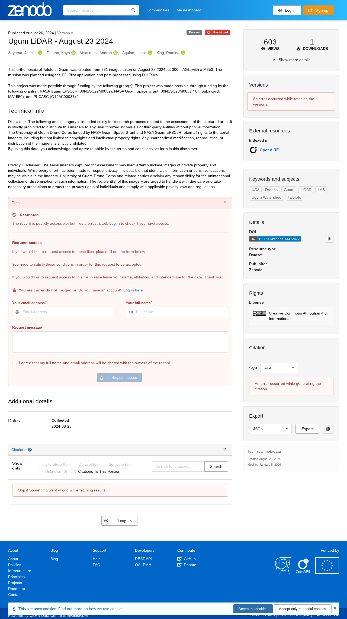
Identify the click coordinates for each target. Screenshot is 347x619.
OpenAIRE (269, 150)
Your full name (138, 303)
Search (216, 466)
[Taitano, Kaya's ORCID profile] (73, 52)
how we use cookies (106, 609)
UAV (255, 190)
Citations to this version (99, 471)
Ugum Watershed (266, 197)
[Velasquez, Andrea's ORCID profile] (115, 52)
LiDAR (306, 190)
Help (97, 559)
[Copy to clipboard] (329, 239)
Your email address (28, 303)
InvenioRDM (77, 615)
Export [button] (307, 429)
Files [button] (15, 203)
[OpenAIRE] (303, 572)
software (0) (119, 464)
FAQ (96, 565)
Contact (14, 594)
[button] (291, 316)
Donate (189, 565)
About (13, 559)
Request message (27, 327)
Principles (16, 576)
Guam (289, 190)
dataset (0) (88, 464)
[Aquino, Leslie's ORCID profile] (149, 52)
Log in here (133, 290)
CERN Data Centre (46, 615)
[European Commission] (327, 572)
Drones (271, 190)
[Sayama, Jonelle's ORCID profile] (39, 52)
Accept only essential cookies (302, 609)
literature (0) (56, 464)
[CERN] (283, 572)
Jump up (124, 521)
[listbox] (279, 368)
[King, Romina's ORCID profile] (182, 52)
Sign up (321, 10)
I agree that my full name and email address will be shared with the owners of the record (94, 363)
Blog (54, 559)
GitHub (189, 559)
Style (253, 368)
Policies (14, 565)
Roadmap (16, 588)
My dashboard (189, 10)
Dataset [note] (194, 32)
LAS (321, 190)
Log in (289, 10)
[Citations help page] (30, 449)
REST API (143, 559)
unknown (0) (56, 471)
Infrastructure (19, 571)
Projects (15, 582)
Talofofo (294, 197)
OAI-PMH (143, 565)
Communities (158, 10)
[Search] (133, 10)
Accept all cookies (253, 609)
